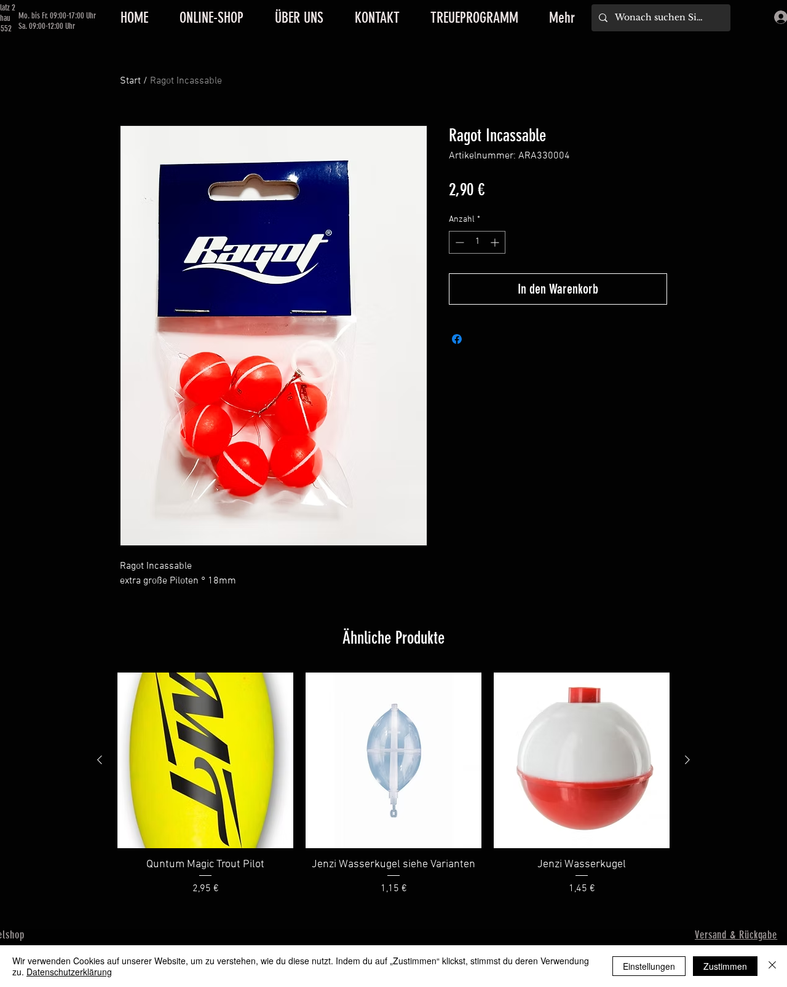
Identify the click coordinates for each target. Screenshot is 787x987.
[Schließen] (772, 966)
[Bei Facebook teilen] (456, 339)
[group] (393, 784)
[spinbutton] (477, 242)
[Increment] (496, 242)
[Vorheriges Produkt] (99, 759)
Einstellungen (649, 966)
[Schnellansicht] (205, 760)
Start (130, 81)
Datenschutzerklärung (69, 972)
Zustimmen (725, 966)
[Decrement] (458, 242)
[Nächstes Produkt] (687, 759)
